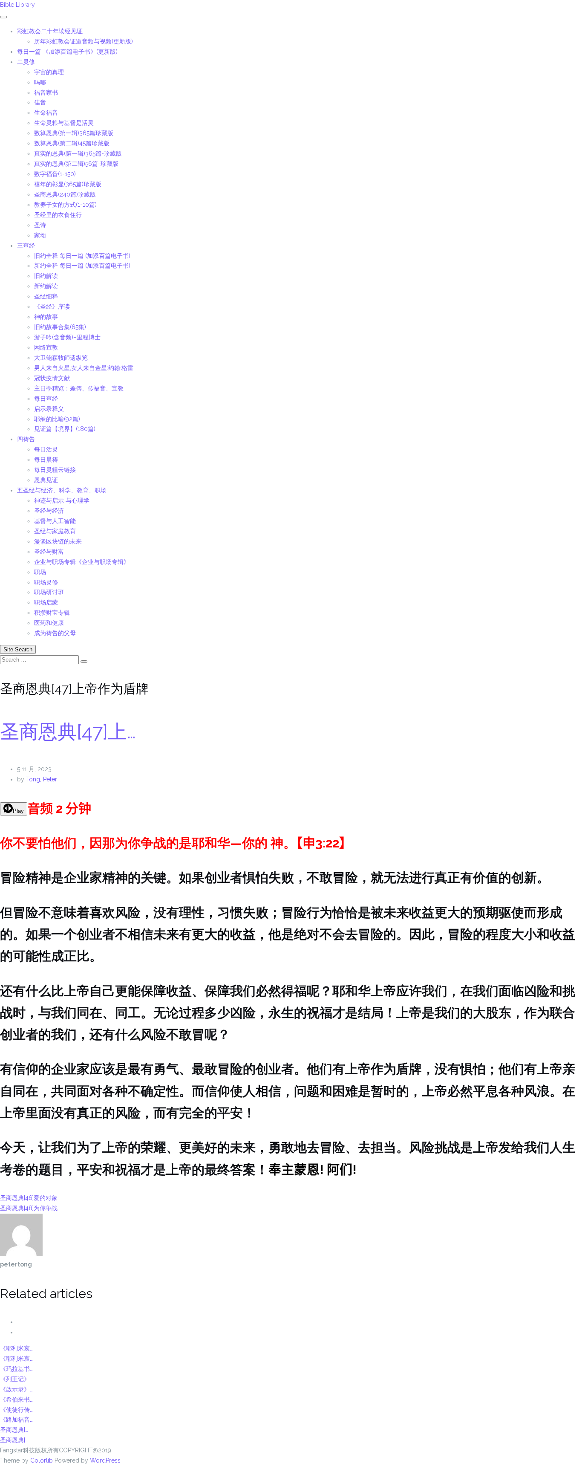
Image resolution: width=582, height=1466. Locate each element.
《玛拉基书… (16, 1368)
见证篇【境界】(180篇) (64, 428)
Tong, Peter (41, 779)
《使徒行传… (16, 1409)
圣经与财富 (49, 551)
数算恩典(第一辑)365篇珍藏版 (73, 133)
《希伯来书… (16, 1399)
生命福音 (46, 112)
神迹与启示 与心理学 (61, 500)
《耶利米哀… (16, 1348)
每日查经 (46, 398)
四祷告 (26, 439)
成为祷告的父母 (55, 633)
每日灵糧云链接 (55, 469)
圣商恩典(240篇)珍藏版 (65, 194)
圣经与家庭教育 (55, 531)
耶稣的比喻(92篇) (57, 419)
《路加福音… (16, 1419)
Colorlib (41, 1460)
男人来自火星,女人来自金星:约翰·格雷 (83, 367)
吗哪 (40, 82)
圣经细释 (46, 296)
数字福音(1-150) (55, 174)
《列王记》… (16, 1379)
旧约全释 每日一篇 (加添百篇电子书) (82, 255)
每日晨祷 (46, 459)
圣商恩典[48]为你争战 (29, 1208)
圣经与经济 (49, 510)
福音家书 (46, 92)
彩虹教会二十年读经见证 (50, 31)
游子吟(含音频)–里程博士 (67, 337)
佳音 (40, 102)
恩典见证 (46, 480)
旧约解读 (46, 275)
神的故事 (46, 316)
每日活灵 (46, 449)
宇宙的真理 (49, 72)
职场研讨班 (49, 592)
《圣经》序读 (52, 306)
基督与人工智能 (56, 521)
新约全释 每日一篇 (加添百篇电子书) (82, 265)
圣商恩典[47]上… (68, 731)
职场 (40, 572)
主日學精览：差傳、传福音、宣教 (79, 388)
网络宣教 (46, 347)
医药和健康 (49, 622)
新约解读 (46, 286)
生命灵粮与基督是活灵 (64, 122)
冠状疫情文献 (52, 378)
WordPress (105, 1460)
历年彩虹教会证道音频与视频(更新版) (83, 41)
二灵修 (26, 61)
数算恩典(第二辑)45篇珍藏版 (71, 143)
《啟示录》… (16, 1389)
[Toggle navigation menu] (3, 17)
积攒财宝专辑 (52, 612)
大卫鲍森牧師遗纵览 (61, 357)
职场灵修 (46, 582)
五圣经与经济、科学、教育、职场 (62, 490)
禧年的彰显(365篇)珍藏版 (67, 184)
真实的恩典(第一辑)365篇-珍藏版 (78, 153)
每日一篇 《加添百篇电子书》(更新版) (67, 51)
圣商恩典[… (14, 1429)
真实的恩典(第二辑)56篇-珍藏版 (76, 163)
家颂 (40, 235)
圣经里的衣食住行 (58, 214)
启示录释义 (49, 408)
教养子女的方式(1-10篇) (65, 204)
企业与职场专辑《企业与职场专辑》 (82, 561)
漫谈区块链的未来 (58, 541)
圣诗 (40, 225)
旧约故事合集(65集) (60, 327)
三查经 (26, 245)
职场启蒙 (46, 602)
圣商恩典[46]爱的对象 (29, 1197)
